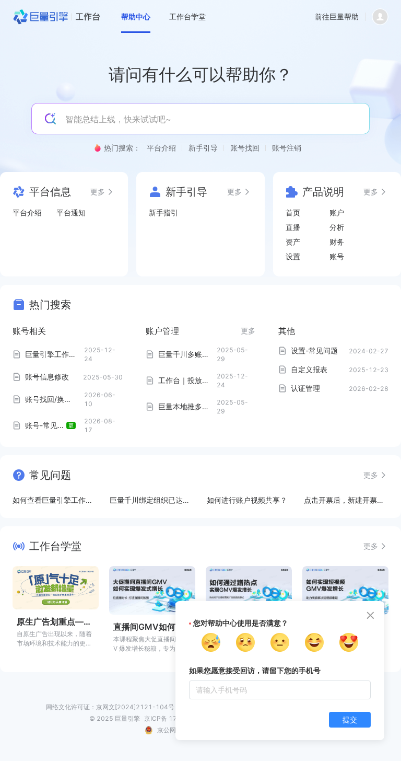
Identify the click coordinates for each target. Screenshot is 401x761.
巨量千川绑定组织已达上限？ (150, 500)
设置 (293, 256)
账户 (336, 212)
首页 (293, 212)
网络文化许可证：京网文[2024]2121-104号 (110, 707)
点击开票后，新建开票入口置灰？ (344, 500)
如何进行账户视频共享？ (247, 499)
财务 (336, 241)
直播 (293, 227)
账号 (336, 256)
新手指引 (163, 212)
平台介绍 (27, 212)
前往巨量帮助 (337, 16)
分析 (336, 227)
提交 (350, 720)
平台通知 (71, 212)
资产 (293, 241)
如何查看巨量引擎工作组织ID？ (53, 500)
